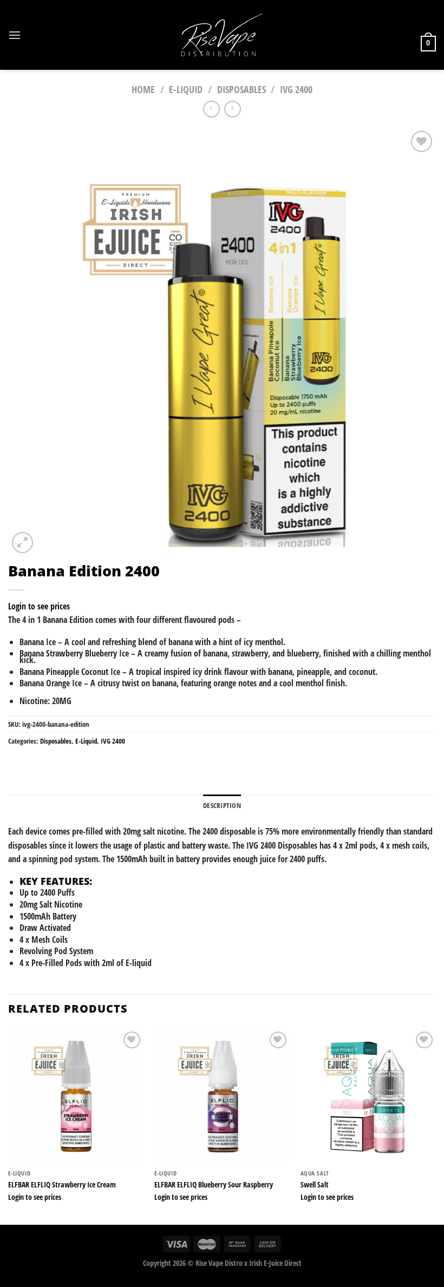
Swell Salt (315, 1185)
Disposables (241, 89)
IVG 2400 (296, 89)
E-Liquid (186, 89)
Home (143, 89)
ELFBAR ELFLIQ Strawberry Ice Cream (62, 1185)
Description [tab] (222, 805)
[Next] (435, 1126)
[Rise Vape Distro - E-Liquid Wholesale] (222, 35)
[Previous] (9, 1126)
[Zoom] (22, 542)
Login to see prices (39, 606)
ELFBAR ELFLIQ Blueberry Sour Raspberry (213, 1185)
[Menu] (14, 35)
